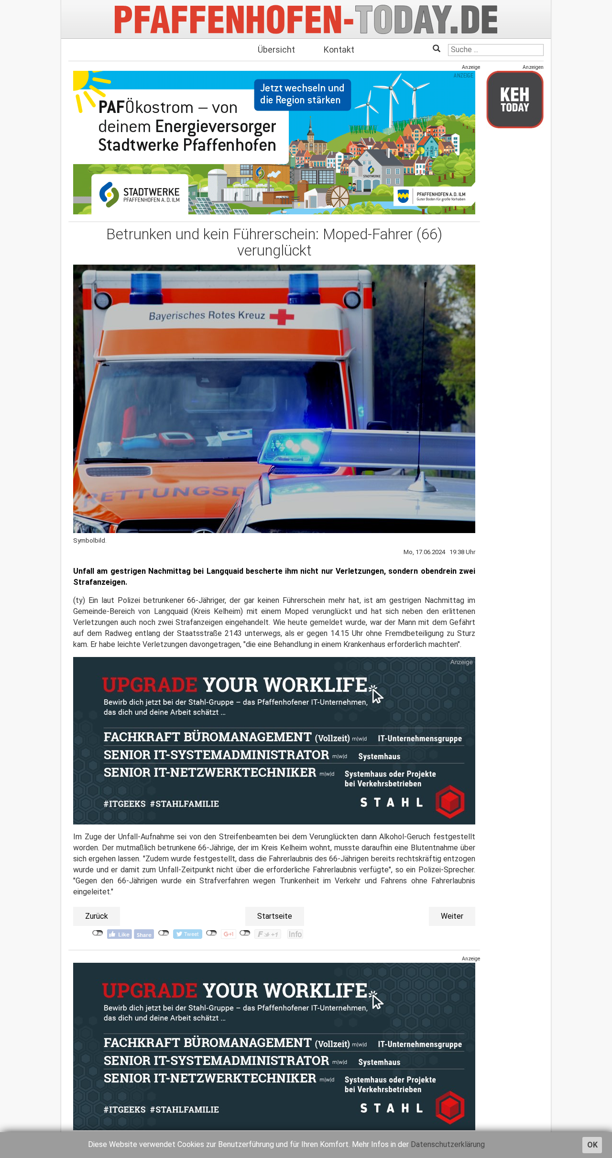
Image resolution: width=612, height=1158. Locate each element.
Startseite (274, 916)
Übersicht (276, 50)
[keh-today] (515, 99)
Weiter (452, 916)
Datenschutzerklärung (448, 1144)
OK (592, 1144)
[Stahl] (274, 740)
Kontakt (339, 50)
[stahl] (274, 1046)
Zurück (96, 916)
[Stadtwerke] (274, 142)
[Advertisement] (515, 279)
